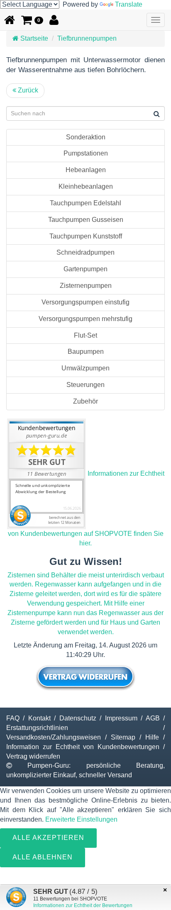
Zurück (27, 90)
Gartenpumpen (85, 269)
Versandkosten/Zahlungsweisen (53, 737)
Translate (128, 4)
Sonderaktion (85, 137)
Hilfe (152, 737)
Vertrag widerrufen (33, 756)
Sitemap (123, 737)
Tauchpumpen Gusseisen (85, 219)
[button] (32, 20)
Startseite (33, 38)
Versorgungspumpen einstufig (85, 302)
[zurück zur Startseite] (9, 20)
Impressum (121, 718)
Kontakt (39, 718)
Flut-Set (85, 335)
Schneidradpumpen (85, 252)
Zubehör (85, 401)
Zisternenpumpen (86, 285)
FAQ (13, 718)
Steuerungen (85, 384)
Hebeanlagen (86, 169)
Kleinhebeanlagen (86, 186)
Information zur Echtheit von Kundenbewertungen (82, 746)
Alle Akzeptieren (48, 837)
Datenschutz (77, 718)
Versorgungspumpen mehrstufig (85, 318)
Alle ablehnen (42, 857)
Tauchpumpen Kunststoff (85, 236)
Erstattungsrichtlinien (37, 727)
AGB (153, 718)
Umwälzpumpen (85, 368)
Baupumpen (86, 351)
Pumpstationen (86, 153)
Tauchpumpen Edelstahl (85, 203)
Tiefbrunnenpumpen (87, 38)
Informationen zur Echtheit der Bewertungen (82, 905)
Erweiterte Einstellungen (81, 819)
